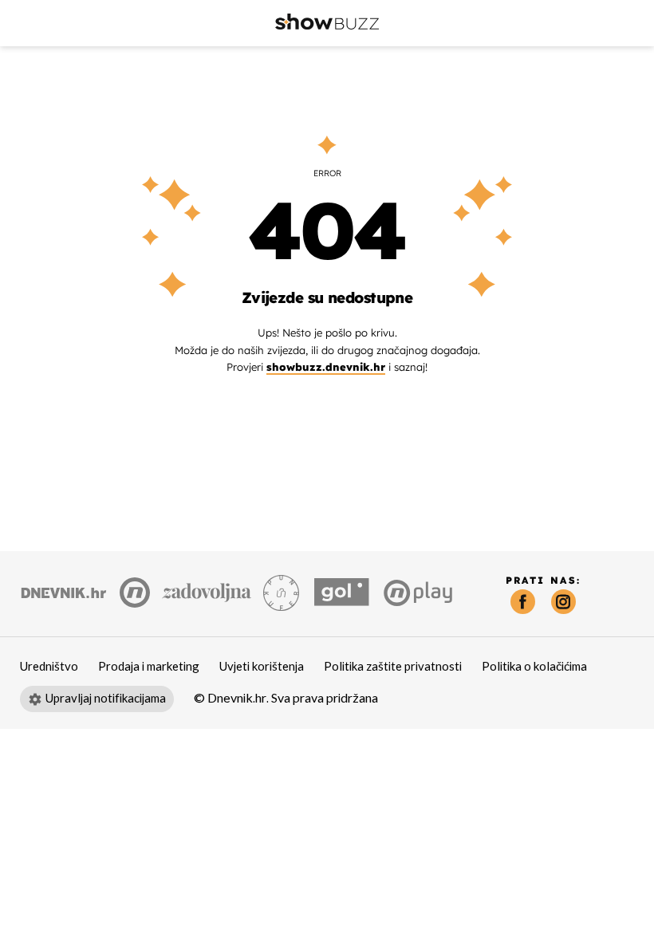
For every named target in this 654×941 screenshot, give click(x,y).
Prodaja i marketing (148, 666)
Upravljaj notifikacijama (105, 698)
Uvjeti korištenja (261, 666)
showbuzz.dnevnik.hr (325, 366)
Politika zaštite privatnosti (393, 666)
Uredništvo (49, 666)
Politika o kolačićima (534, 666)
